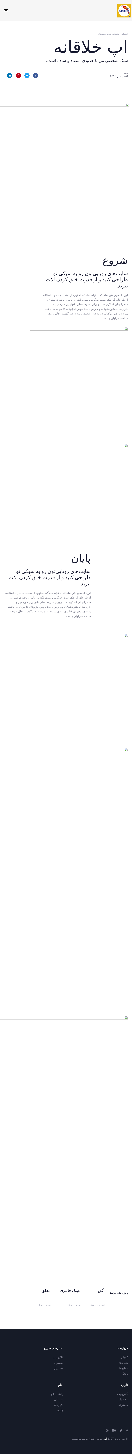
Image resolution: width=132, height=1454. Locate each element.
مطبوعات (122, 1368)
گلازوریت (58, 1357)
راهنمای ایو (57, 1394)
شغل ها (123, 1362)
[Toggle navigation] (24, 10)
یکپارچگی (58, 1404)
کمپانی (124, 1357)
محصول (58, 1362)
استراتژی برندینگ (120, 34)
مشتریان (58, 1368)
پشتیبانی (58, 1399)
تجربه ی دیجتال (104, 34)
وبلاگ (125, 1373)
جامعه (59, 1410)
